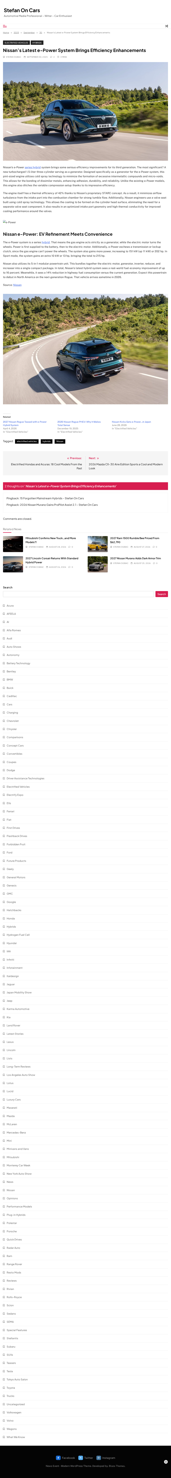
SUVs (10, 1354)
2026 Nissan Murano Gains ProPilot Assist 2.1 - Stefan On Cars (59, 504)
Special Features (17, 1330)
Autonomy (13, 654)
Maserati (12, 1107)
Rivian (10, 1288)
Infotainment (15, 967)
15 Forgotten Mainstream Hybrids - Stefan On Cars (52, 498)
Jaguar (11, 984)
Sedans (11, 1313)
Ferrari (10, 811)
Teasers (11, 1362)
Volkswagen (14, 1412)
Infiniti (10, 959)
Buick (10, 687)
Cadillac (12, 696)
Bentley (11, 671)
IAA (9, 951)
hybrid (46, 242)
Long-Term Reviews (19, 1066)
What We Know (16, 1437)
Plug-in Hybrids (16, 1214)
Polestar (12, 1222)
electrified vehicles (27, 441)
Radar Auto (13, 1247)
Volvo (10, 1420)
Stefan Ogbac (13, 57)
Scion (10, 1305)
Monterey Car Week (18, 1165)
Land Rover (13, 1025)
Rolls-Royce (14, 1297)
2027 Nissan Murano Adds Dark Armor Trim (135, 558)
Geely (10, 868)
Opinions (12, 1198)
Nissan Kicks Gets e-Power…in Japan (131, 421)
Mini (9, 1140)
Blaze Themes (117, 1466)
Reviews (12, 1280)
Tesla (10, 1371)
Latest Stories (15, 1033)
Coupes (11, 761)
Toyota (11, 1387)
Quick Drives (14, 1239)
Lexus (10, 1041)
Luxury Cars (14, 1099)
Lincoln (11, 1050)
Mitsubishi (13, 1157)
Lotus (10, 1083)
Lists (9, 1058)
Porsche (12, 1231)
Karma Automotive (18, 1008)
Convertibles (14, 753)
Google (11, 901)
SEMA (10, 1321)
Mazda (11, 1115)
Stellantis (12, 1338)
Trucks (10, 1395)
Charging (12, 712)
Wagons (12, 1428)
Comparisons (15, 737)
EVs (9, 803)
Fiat (9, 819)
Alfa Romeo (14, 630)
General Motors (16, 877)
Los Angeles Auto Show (21, 1074)
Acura (10, 605)
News (10, 1181)
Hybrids (37, 42)
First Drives (13, 827)
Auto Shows (14, 646)
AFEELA (11, 613)
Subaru (11, 1346)
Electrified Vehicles (16, 42)
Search (8, 587)
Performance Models (19, 1206)
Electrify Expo (15, 794)
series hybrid (33, 167)
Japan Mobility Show (19, 992)
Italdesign (13, 976)
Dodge (11, 770)
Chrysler (12, 729)
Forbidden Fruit (16, 844)
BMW (10, 679)
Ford (9, 852)
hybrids (47, 441)
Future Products (16, 860)
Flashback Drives (17, 835)
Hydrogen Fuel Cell (18, 934)
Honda (11, 918)
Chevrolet (13, 720)
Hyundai (12, 943)
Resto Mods (14, 1272)
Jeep (9, 1000)
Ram (9, 1255)
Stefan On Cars (22, 10)
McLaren (12, 1124)
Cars (9, 704)
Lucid (10, 1091)
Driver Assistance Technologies (25, 778)
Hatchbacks (14, 910)
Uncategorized (16, 1404)
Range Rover (14, 1264)
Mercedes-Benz (16, 1132)
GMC (10, 893)
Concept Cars (15, 745)
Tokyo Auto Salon (17, 1379)
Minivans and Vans (18, 1148)
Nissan (17, 285)
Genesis (12, 885)
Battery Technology (18, 663)
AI (8, 621)
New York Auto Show (19, 1173)
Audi (9, 638)
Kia (9, 1017)
